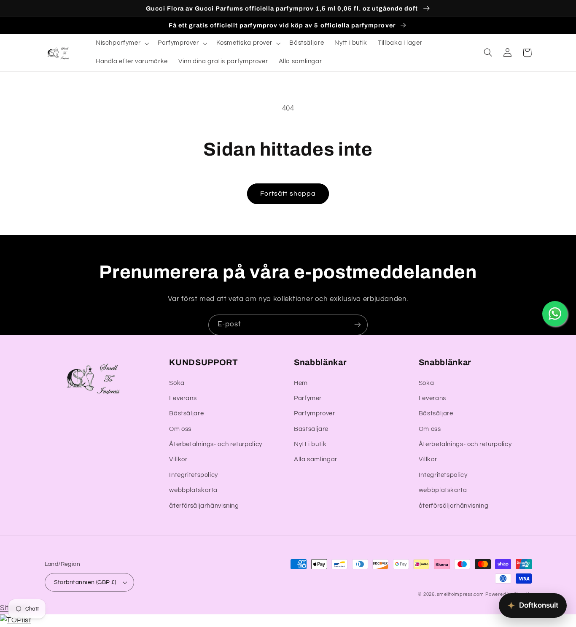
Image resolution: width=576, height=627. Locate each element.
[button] (121, 43)
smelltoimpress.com (460, 594)
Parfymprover (314, 413)
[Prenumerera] (357, 325)
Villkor (178, 459)
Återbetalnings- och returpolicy (215, 444)
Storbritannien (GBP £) (85, 582)
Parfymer (308, 398)
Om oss (180, 429)
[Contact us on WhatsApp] (555, 313)
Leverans (182, 398)
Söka (177, 383)
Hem (301, 383)
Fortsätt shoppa (288, 193)
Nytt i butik (310, 444)
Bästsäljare (186, 413)
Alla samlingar (315, 459)
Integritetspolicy (193, 475)
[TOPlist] (15, 620)
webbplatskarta (193, 490)
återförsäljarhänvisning (204, 506)
